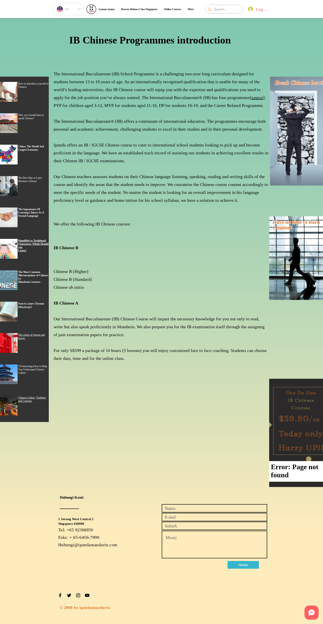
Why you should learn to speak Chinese (31, 117)
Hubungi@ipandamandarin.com (87, 544)
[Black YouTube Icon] (87, 595)
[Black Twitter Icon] (69, 595)
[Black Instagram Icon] (78, 595)
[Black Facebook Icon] (60, 595)
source (257, 97)
